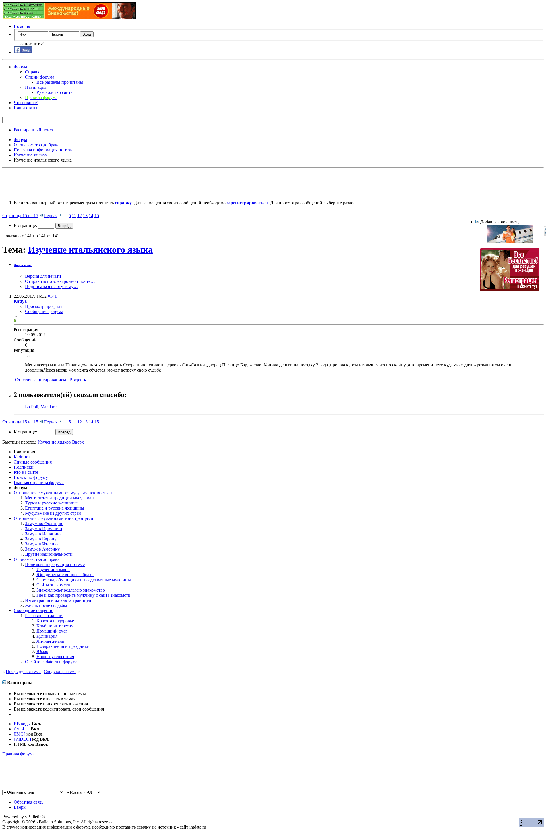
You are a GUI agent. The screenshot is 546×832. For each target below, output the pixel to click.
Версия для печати (43, 276)
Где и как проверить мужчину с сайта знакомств (83, 595)
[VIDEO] (22, 739)
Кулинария (46, 636)
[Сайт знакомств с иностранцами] (510, 241)
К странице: (26, 225)
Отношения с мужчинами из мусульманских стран (63, 492)
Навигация (35, 87)
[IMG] (19, 734)
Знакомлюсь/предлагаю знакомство (70, 590)
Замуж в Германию (43, 528)
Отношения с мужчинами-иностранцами (53, 518)
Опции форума (39, 77)
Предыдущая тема (23, 671)
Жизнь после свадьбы (46, 605)
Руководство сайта (54, 92)
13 (85, 215)
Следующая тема (60, 671)
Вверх (78, 379)
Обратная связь (28, 802)
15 (96, 215)
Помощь (22, 26)
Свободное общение (33, 610)
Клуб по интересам (55, 625)
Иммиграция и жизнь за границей (58, 600)
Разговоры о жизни (44, 615)
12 (79, 215)
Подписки (24, 467)
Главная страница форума (39, 482)
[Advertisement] (105, 183)
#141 (52, 296)
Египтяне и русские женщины (54, 508)
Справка (33, 71)
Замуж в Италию (41, 543)
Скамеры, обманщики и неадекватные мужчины (83, 579)
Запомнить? (31, 43)
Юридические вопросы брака (65, 574)
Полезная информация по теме (55, 564)
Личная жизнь (50, 641)
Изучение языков (53, 569)
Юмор (42, 651)
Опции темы (23, 265)
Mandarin (49, 406)
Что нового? (26, 102)
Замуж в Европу (41, 538)
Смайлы (22, 728)
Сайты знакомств (53, 584)
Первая (50, 215)
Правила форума (18, 753)
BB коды (22, 723)
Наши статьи (26, 107)
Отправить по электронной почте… (60, 281)
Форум (20, 66)
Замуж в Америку (42, 549)
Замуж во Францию (44, 523)
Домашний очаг (51, 631)
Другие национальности (49, 554)
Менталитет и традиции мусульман (59, 497)
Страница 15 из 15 (20, 215)
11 (74, 215)
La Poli (31, 406)
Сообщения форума (44, 311)
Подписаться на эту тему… (51, 286)
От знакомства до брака (36, 559)
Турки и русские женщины (51, 503)
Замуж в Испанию (43, 533)
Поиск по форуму (31, 477)
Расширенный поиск (34, 129)
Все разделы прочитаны (59, 82)
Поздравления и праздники (63, 646)
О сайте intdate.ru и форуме (51, 661)
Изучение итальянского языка (90, 249)
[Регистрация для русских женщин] (509, 289)
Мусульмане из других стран (53, 513)
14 (91, 215)
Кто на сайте (26, 472)
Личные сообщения (33, 462)
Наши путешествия (55, 656)
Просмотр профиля (43, 306)
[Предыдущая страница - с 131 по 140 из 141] (61, 215)
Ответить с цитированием (40, 379)
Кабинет (22, 456)
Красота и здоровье (55, 620)
